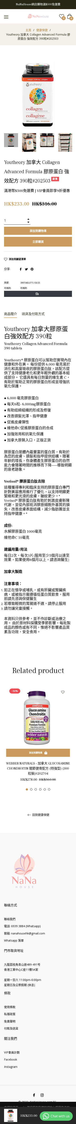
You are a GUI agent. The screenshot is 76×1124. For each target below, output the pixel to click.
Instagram (10, 1067)
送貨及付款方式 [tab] (33, 314)
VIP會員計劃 (12, 1052)
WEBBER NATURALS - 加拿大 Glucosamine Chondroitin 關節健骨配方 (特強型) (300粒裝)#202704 (38, 768)
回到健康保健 (40, 815)
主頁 (28, 30)
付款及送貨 (11, 1028)
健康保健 (42, 30)
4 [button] (40, 789)
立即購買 (38, 242)
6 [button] (49, 789)
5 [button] (45, 789)
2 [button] (31, 789)
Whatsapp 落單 (14, 940)
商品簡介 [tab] (10, 314)
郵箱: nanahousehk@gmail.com (24, 933)
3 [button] (36, 789)
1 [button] (27, 789)
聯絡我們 (9, 919)
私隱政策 (9, 1014)
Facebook (10, 1059)
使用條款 (9, 1007)
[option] (38, 738)
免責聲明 (9, 1021)
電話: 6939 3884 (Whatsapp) (22, 926)
